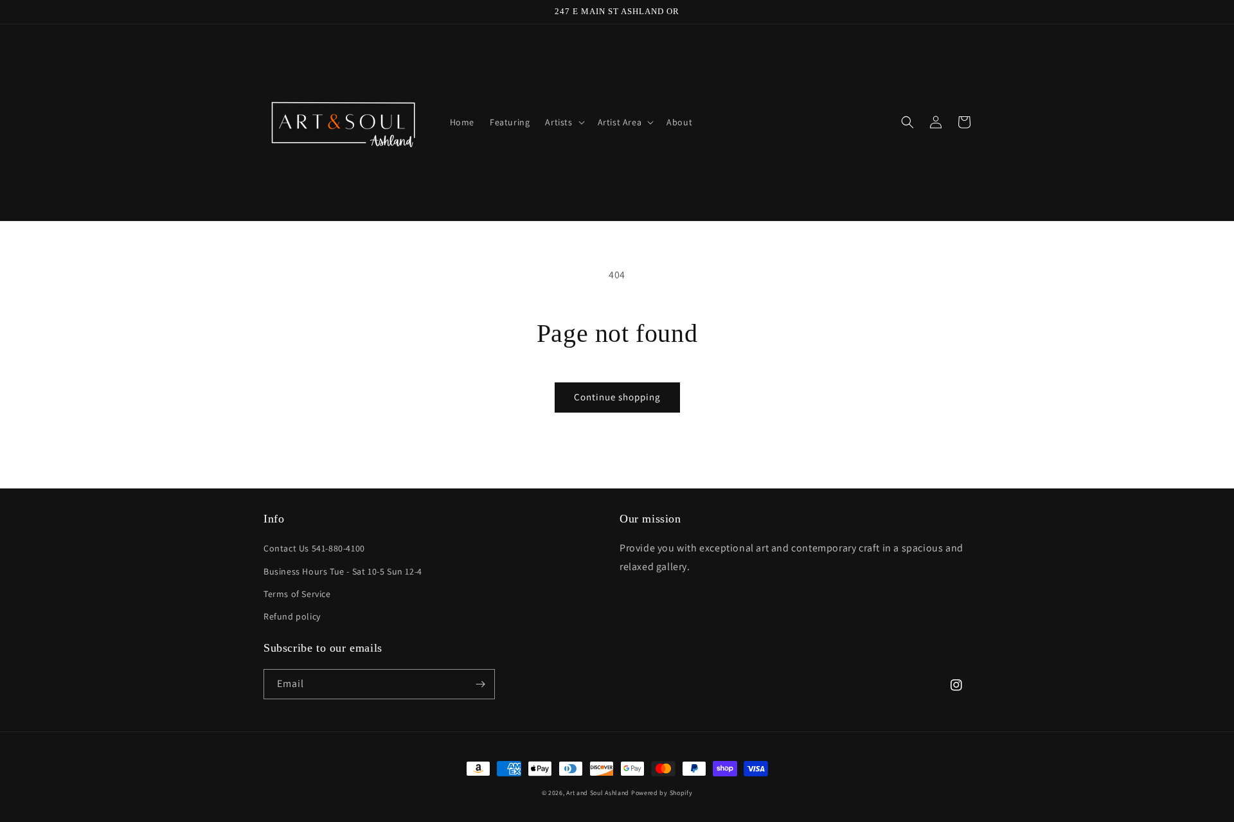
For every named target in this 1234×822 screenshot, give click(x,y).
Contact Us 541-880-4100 (314, 548)
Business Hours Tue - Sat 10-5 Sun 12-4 (343, 571)
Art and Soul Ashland (597, 793)
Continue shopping (617, 397)
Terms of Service (297, 594)
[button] (563, 122)
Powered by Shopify (662, 793)
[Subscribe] (480, 684)
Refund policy (292, 616)
